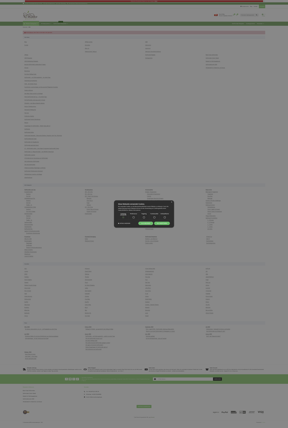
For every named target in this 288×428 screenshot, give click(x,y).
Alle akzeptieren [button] (162, 223)
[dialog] (144, 214)
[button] (124, 223)
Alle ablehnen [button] (145, 223)
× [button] (171, 202)
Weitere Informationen (135, 210)
